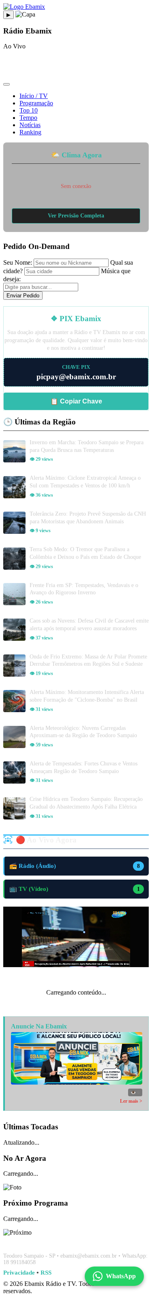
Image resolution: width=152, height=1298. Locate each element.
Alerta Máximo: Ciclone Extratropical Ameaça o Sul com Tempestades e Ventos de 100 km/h (85, 481)
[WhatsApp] (76, 1241)
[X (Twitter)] (95, 1241)
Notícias (30, 124)
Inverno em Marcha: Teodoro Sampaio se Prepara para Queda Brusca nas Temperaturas (86, 446)
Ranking (30, 132)
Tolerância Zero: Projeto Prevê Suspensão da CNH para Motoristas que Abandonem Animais (88, 517)
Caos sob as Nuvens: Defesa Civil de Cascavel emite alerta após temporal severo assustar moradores (89, 624)
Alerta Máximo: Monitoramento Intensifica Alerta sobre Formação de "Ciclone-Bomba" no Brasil (87, 696)
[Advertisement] (76, 66)
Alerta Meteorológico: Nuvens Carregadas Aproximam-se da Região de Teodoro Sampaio (83, 732)
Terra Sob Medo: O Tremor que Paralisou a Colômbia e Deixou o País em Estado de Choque (85, 553)
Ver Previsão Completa (76, 216)
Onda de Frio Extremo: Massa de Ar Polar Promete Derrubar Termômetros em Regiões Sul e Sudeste (88, 660)
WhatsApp (121, 1276)
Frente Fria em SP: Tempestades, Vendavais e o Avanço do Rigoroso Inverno (84, 589)
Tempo (28, 117)
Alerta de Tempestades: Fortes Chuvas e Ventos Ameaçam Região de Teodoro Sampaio (83, 767)
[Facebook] (56, 1241)
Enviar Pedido (22, 296)
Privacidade (19, 1272)
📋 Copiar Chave (76, 401)
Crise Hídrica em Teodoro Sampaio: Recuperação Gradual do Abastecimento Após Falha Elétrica (86, 803)
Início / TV (33, 95)
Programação (36, 103)
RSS (46, 1272)
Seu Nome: (17, 262)
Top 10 (28, 110)
